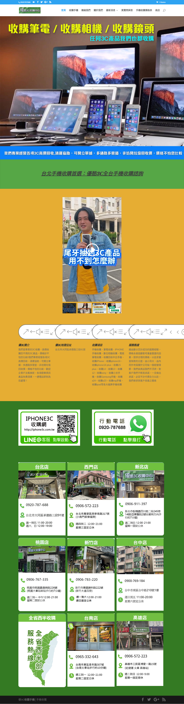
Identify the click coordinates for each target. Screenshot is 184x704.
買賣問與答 (127, 10)
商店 (157, 10)
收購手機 (73, 10)
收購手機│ (30, 699)
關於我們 (98, 10)
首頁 (63, 10)
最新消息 (110, 10)
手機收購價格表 (144, 10)
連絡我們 (86, 10)
